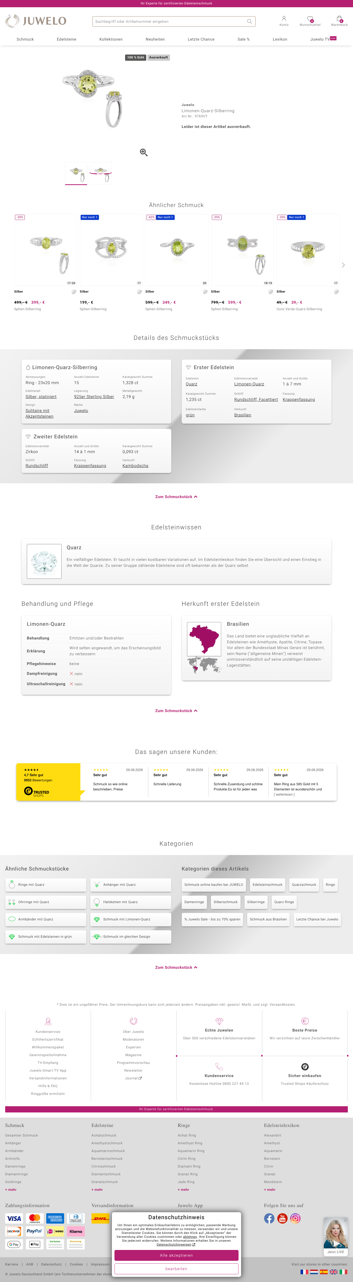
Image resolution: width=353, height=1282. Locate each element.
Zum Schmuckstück (173, 497)
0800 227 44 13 (235, 1083)
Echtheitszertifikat (48, 1039)
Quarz (191, 384)
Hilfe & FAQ (48, 1086)
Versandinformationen (48, 1078)
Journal (131, 1078)
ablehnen (190, 1237)
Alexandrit (272, 1135)
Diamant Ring (189, 1166)
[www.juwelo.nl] (314, 1272)
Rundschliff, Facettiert (256, 399)
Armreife (12, 1158)
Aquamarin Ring (191, 1151)
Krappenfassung (299, 399)
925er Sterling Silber (94, 397)
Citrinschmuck (103, 1166)
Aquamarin (273, 1151)
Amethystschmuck (107, 1143)
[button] (284, 22)
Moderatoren (133, 1039)
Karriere (11, 1264)
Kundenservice (48, 1031)
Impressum (100, 1264)
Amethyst (272, 1143)
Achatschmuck (104, 1135)
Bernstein (272, 1158)
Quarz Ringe (284, 902)
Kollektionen (111, 39)
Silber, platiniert (41, 397)
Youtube (282, 1218)
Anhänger (13, 1143)
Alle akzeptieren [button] (176, 1255)
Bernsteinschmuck (107, 1158)
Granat (269, 1174)
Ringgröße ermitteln (48, 1094)
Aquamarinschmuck (108, 1151)
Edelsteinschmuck (267, 884)
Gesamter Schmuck (21, 1135)
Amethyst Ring (190, 1143)
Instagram (295, 1218)
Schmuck (25, 39)
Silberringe (256, 902)
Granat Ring (188, 1174)
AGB (29, 1264)
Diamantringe (16, 1174)
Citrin (268, 1166)
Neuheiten (155, 39)
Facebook (269, 1218)
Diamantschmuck (106, 1174)
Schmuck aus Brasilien (268, 919)
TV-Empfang (48, 1062)
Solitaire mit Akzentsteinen (39, 414)
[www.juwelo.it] (343, 1272)
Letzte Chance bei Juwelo (317, 919)
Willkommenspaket (48, 1047)
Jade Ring (186, 1182)
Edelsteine (66, 39)
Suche (250, 21)
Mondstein (273, 1182)
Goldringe (13, 1182)
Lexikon (280, 39)
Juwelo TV (323, 39)
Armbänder (14, 1151)
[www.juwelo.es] (324, 1272)
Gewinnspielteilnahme (48, 1055)
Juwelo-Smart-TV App (47, 1070)
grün (190, 415)
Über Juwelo (133, 1031)
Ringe (330, 884)
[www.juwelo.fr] (304, 1272)
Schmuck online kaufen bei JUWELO (214, 884)
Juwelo (81, 411)
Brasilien (242, 415)
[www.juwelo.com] (333, 1272)
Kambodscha (135, 466)
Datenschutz (51, 1264)
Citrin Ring (187, 1158)
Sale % (243, 39)
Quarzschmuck (304, 884)
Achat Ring (187, 1135)
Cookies (76, 1264)
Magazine (133, 1055)
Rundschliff (37, 466)
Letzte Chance (201, 39)
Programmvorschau (133, 1062)
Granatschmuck (104, 1182)
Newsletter (133, 1070)
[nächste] (342, 265)
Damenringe (194, 902)
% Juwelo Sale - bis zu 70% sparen (212, 919)
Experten (133, 1047)
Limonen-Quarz (249, 384)
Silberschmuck (226, 902)
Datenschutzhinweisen (174, 1244)
